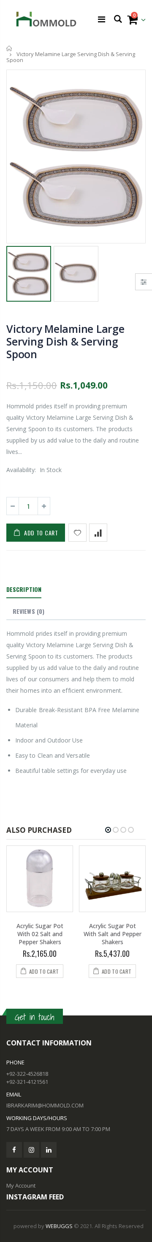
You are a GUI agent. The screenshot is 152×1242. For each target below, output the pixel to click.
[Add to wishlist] (77, 533)
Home (9, 48)
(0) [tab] (28, 611)
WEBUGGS (59, 1226)
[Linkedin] (49, 1150)
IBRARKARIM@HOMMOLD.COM (45, 1105)
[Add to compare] (98, 533)
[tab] (23, 589)
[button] (108, 830)
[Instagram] (31, 1150)
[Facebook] (14, 1150)
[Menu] (101, 19)
